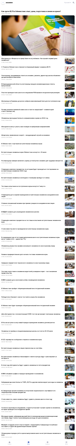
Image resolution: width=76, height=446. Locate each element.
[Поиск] (73, 2)
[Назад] (3, 2)
